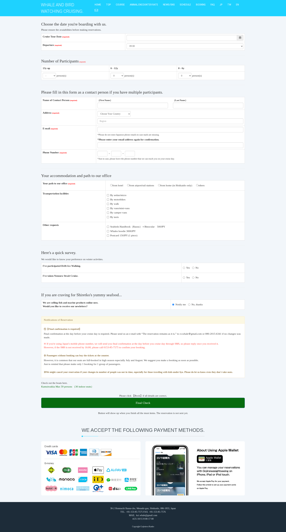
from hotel (117, 185)
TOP (108, 4)
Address (47, 112)
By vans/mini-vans (120, 208)
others (201, 185)
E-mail (46, 128)
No (197, 267)
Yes (188, 267)
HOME (98, 4)
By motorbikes (117, 199)
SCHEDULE (185, 4)
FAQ (213, 4)
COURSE (120, 4)
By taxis (114, 217)
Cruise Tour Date (52, 36)
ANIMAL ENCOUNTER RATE (144, 4)
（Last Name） (180, 100)
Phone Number (51, 152)
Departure (48, 45)
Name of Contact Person (56, 100)
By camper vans (118, 212)
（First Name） (104, 100)
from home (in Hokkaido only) (176, 185)
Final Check (143, 403)
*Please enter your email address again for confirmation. (128, 139)
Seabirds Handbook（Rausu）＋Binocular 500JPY (137, 226)
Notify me (180, 304)
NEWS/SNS (169, 4)
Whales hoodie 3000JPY (123, 231)
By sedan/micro (118, 195)
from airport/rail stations (141, 185)
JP (221, 4)
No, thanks (197, 304)
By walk (114, 204)
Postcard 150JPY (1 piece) (123, 235)
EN (237, 4)
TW (229, 4)
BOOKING (201, 4)
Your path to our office (55, 183)
